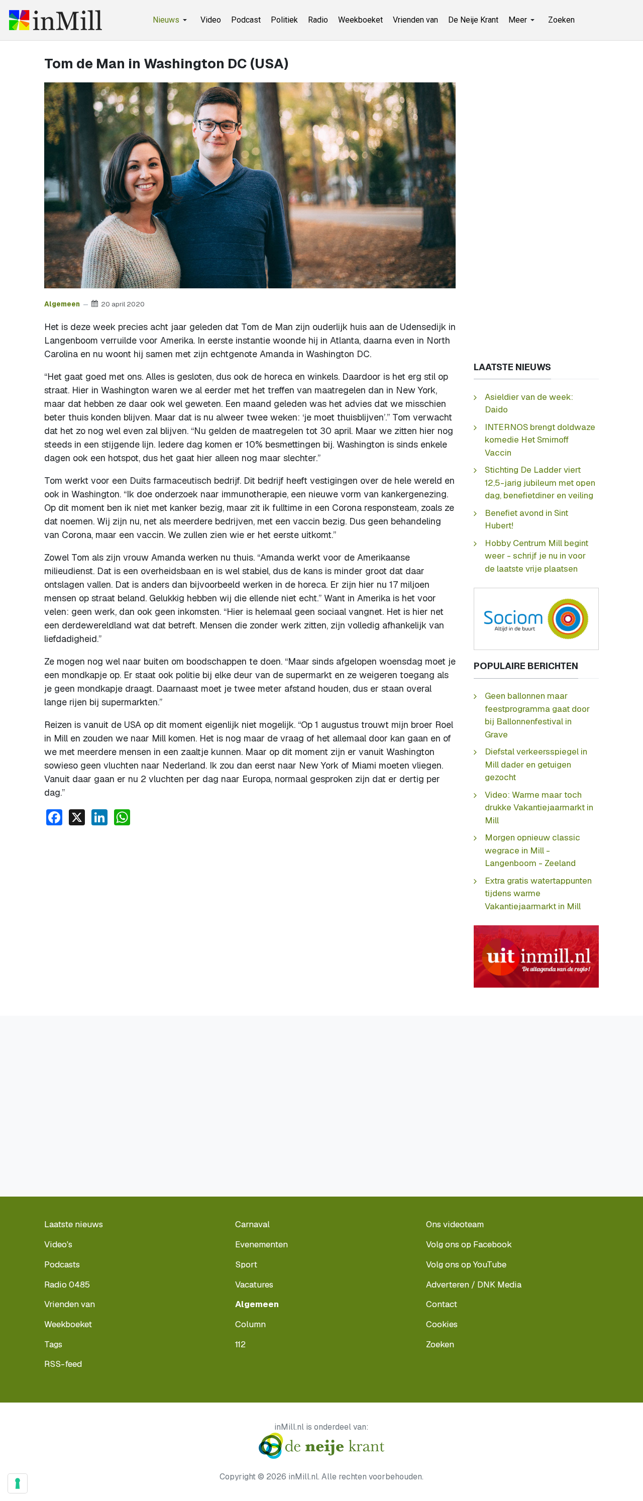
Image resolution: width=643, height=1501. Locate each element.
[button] (171, 20)
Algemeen (62, 303)
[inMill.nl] (55, 20)
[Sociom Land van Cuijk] (536, 618)
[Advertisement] (250, 909)
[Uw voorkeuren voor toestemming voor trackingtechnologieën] (17, 1483)
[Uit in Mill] (536, 955)
